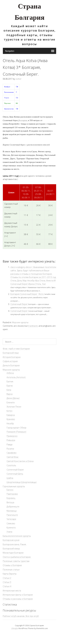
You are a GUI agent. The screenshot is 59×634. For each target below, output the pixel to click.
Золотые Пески (14, 406)
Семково (11, 523)
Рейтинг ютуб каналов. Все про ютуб (21, 616)
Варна (9, 394)
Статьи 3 (7, 582)
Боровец (11, 498)
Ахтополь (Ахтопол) (16, 377)
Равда (9, 444)
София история (10, 361)
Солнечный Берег (19, 310)
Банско (10, 489)
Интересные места (12, 590)
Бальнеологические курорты (17, 535)
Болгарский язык (11, 352)
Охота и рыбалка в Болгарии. (17, 556)
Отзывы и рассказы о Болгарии (18, 598)
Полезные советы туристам (16, 561)
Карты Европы (9, 573)
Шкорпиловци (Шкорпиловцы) (21, 482)
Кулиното (11, 527)
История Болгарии (12, 357)
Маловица (11, 510)
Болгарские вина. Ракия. (14, 544)
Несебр (10, 423)
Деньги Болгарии (11, 365)
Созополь (11, 465)
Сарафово (11, 452)
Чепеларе (11, 519)
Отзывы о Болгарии (12, 565)
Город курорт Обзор (16, 427)
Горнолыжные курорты (14, 486)
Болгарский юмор (11, 548)
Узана (9, 531)
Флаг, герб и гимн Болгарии (16, 348)
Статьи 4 (7, 586)
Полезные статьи (11, 569)
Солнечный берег (19, 304)
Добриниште (13, 506)
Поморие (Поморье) (16, 431)
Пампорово (12, 493)
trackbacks (33, 325)
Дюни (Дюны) (13, 398)
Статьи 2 (7, 578)
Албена (10, 373)
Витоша (10, 502)
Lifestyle (14, 628)
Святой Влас (13, 457)
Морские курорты (20, 322)
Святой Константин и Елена (20, 461)
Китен (9, 410)
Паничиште (12, 514)
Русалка (10, 448)
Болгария (23, 120)
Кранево (11, 419)
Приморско (12, 436)
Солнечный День (15, 473)
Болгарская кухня (11, 540)
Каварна (11, 415)
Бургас (10, 385)
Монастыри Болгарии (13, 552)
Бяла (9, 389)
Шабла (10, 478)
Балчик (10, 381)
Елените (11, 402)
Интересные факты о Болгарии (18, 594)
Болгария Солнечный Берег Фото (27, 294)
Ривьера (11, 440)
